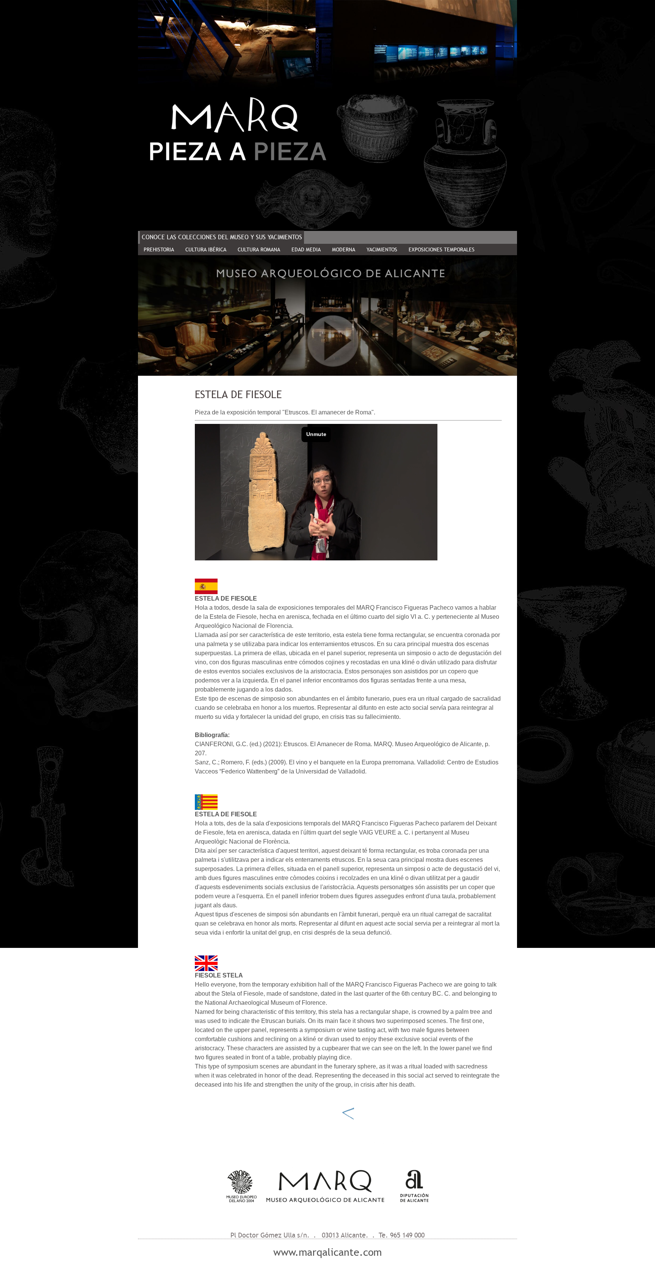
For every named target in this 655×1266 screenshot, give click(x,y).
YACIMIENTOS (382, 249)
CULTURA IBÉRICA (205, 249)
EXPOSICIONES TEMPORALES (442, 249)
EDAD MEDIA (306, 249)
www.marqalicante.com (327, 1252)
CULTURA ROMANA (259, 249)
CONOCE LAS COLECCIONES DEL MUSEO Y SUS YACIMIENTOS (222, 237)
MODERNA (343, 249)
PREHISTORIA (159, 249)
